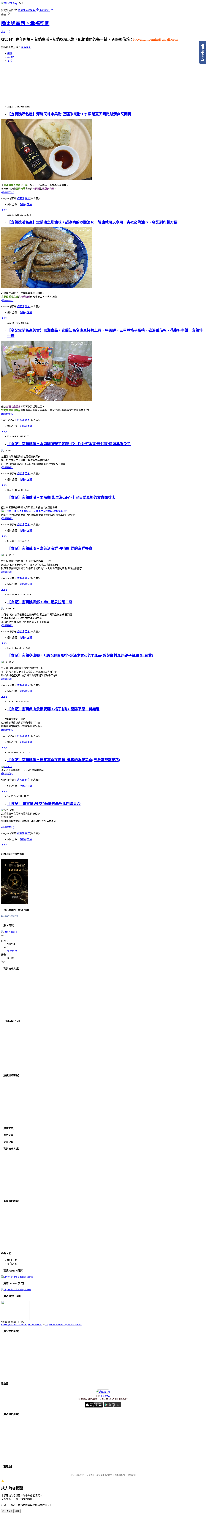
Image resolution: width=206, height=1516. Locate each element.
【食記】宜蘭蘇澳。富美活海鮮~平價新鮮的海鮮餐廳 (49, 548)
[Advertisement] (23, 83)
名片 (9, 60)
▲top (4, 209)
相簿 (9, 53)
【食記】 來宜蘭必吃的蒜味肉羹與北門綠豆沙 (44, 804)
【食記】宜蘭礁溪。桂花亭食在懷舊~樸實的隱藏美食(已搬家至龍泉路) (63, 760)
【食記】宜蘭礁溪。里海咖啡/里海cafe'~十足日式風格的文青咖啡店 (61, 497)
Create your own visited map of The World (21, 1324)
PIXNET (80, 1475)
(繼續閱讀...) (7, 192)
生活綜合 (26, 47)
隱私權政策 (120, 1475)
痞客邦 (20, 198)
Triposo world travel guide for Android (63, 1324)
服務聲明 (132, 1475)
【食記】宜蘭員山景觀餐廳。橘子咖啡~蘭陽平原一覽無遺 (53, 709)
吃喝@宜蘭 (26, 204)
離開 (17, 1511)
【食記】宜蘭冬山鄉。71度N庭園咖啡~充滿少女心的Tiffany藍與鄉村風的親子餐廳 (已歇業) (80, 655)
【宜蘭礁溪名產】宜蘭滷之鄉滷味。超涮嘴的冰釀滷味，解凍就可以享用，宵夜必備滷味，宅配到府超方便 (92, 222)
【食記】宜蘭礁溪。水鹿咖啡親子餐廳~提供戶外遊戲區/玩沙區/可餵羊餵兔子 (69, 444)
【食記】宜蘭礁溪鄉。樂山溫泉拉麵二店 (39, 602)
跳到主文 (6, 31)
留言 (27, 198)
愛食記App (105, 1396)
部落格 (10, 57)
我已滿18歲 (7, 1511)
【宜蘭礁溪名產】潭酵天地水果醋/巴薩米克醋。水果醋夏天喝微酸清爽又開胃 (69, 114)
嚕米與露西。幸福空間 (25, 23)
